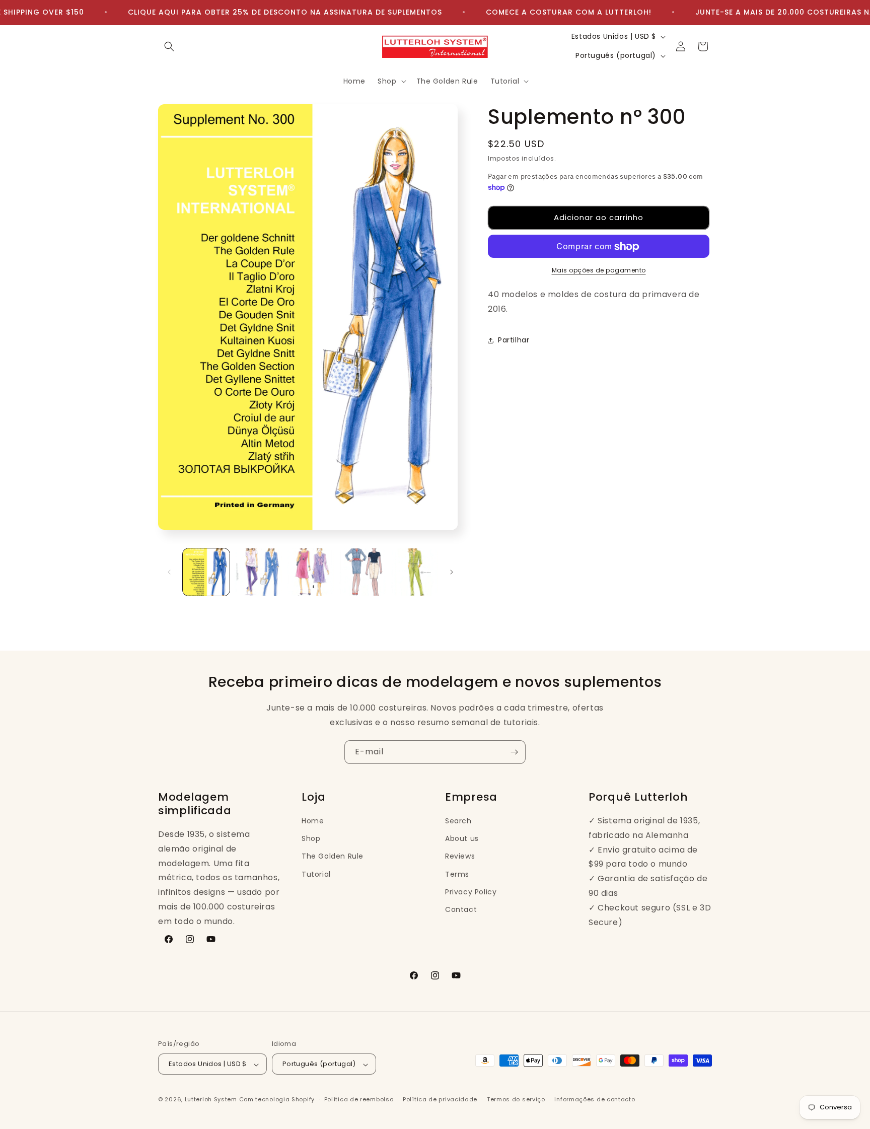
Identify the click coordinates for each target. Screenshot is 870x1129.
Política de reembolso (359, 1099)
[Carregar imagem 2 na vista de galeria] (258, 571)
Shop (311, 838)
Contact (461, 909)
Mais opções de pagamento (599, 270)
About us (462, 838)
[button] (169, 46)
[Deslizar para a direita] (452, 572)
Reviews (460, 856)
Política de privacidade (440, 1099)
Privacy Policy (470, 891)
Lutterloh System (211, 1100)
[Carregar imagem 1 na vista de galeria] (206, 571)
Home (313, 821)
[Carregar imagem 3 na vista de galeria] (310, 571)
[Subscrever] (514, 752)
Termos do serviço (516, 1099)
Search (458, 821)
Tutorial (316, 874)
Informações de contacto (594, 1099)
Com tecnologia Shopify (277, 1100)
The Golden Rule (333, 856)
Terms (457, 874)
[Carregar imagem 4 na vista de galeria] (362, 571)
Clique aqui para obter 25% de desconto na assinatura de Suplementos (285, 12)
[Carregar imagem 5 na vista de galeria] (414, 571)
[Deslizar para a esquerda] (169, 572)
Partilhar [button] (513, 340)
